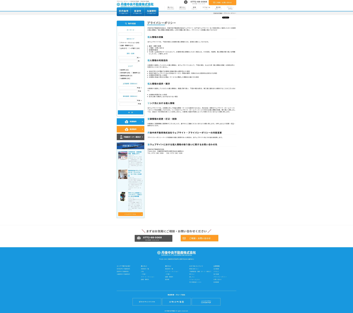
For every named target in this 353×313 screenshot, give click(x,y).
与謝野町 (152, 11)
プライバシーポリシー (220, 277)
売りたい (192, 274)
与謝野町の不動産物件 (123, 274)
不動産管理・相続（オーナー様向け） (200, 271)
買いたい (170, 8)
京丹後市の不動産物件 (123, 269)
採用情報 (216, 282)
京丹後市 (124, 11)
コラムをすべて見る (130, 214)
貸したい (192, 277)
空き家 (218, 8)
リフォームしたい (194, 279)
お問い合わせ (218, 279)
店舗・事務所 (145, 279)
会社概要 (216, 269)
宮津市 (137, 11)
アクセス (216, 271)
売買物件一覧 (145, 269)
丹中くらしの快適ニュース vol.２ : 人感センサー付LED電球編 (135, 194)
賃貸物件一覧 (169, 269)
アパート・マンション (147, 277)
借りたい (182, 8)
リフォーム (206, 8)
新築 (194, 8)
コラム (230, 8)
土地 (142, 271)
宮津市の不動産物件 (123, 271)
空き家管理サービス (195, 282)
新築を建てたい (194, 269)
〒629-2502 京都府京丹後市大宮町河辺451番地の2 (176, 259)
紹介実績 (216, 274)
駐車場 (167, 279)
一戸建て (143, 274)
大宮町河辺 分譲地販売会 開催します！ (135, 152)
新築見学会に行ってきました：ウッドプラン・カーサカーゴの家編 (135, 173)
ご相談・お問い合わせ (224, 2)
